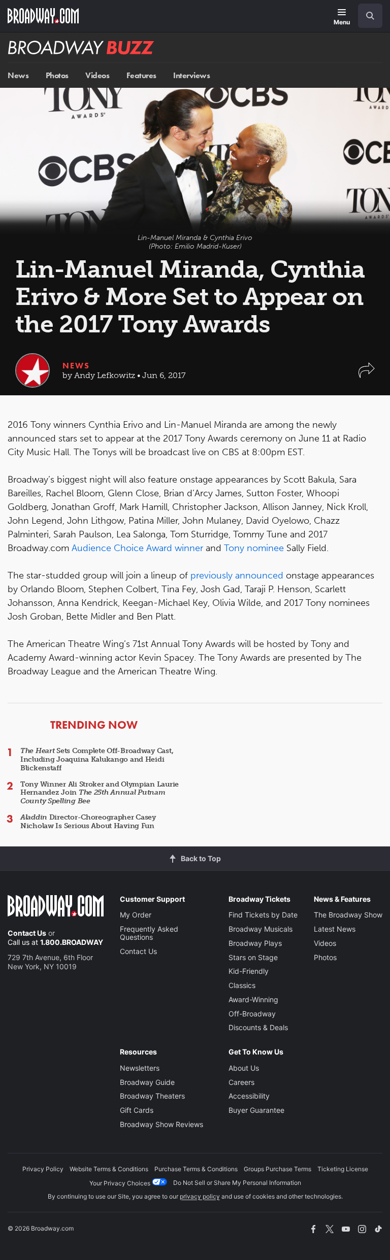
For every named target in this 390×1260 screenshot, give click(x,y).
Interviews (191, 75)
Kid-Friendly (249, 971)
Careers (241, 1082)
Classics (242, 985)
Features (141, 75)
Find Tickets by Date (263, 914)
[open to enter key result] (370, 16)
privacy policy (200, 1196)
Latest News (334, 929)
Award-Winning (253, 999)
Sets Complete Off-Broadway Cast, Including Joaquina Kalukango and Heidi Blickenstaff (96, 759)
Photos (57, 75)
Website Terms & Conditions (109, 1169)
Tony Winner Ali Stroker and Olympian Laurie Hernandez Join (99, 793)
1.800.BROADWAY (71, 942)
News (18, 75)
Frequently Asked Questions (149, 933)
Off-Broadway (252, 1013)
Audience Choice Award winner (137, 548)
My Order (135, 914)
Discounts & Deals (258, 1027)
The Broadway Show (348, 914)
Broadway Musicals (260, 929)
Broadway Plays (255, 943)
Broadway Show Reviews (161, 1124)
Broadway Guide (147, 1082)
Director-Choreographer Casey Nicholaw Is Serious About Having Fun (88, 821)
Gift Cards (136, 1110)
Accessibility (249, 1096)
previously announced (236, 575)
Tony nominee (254, 548)
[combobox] (366, 16)
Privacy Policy (42, 1169)
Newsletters (139, 1068)
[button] (367, 375)
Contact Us (27, 933)
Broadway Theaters (152, 1096)
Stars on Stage (253, 957)
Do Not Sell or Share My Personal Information (237, 1182)
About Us (244, 1068)
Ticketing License (342, 1169)
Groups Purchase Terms (277, 1169)
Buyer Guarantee (256, 1110)
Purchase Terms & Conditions (196, 1169)
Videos (97, 75)
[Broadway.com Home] (43, 15)
